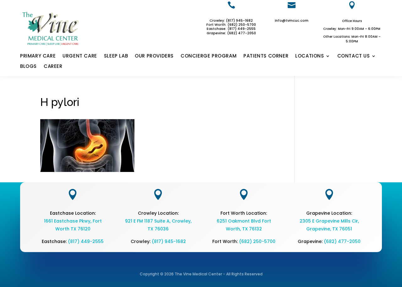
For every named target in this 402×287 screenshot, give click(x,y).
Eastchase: (217, 28)
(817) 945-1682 (169, 241)
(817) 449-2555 (241, 28)
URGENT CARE (79, 56)
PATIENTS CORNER (265, 56)
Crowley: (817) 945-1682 (231, 20)
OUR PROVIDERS (154, 56)
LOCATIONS (309, 56)
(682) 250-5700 (257, 241)
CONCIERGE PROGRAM (208, 56)
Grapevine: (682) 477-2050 (231, 33)
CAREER (53, 66)
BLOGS (28, 66)
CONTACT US (353, 56)
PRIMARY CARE (38, 56)
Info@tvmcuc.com (291, 20)
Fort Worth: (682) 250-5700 (231, 24)
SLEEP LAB (116, 56)
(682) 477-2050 (342, 241)
